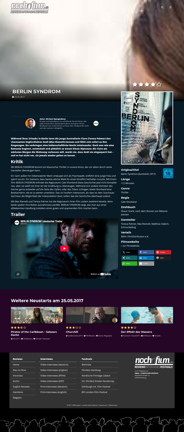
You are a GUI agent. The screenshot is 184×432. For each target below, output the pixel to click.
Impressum (103, 405)
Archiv (16, 381)
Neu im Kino (19, 370)
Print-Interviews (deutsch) (53, 386)
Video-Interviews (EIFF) (52, 381)
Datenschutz (113, 405)
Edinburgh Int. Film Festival (96, 386)
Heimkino (18, 392)
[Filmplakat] (147, 129)
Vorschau (18, 375)
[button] (129, 252)
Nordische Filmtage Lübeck (96, 375)
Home (16, 364)
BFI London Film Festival (94, 392)
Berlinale (86, 364)
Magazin (17, 397)
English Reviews (21, 386)
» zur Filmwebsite (130, 245)
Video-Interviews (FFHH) (52, 375)
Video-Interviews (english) (53, 370)
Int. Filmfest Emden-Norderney (98, 381)
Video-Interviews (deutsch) (54, 364)
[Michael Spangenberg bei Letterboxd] (96, 123)
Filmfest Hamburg (91, 370)
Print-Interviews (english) (53, 392)
